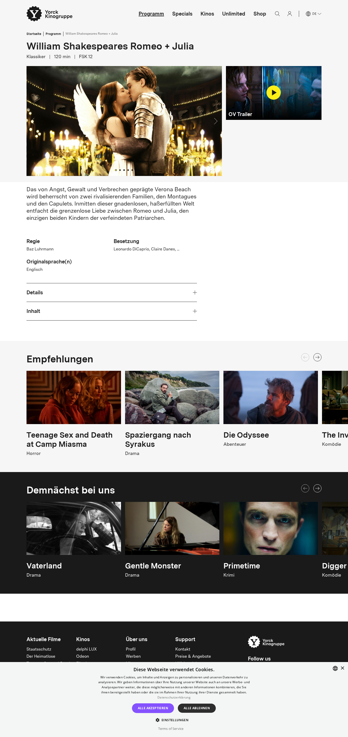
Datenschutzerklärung (174, 697)
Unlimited (233, 14)
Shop (259, 14)
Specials (182, 14)
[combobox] (335, 668)
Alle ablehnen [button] (197, 708)
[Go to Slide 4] (128, 170)
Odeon (82, 657)
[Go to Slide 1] (116, 170)
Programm (151, 14)
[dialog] (174, 699)
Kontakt (182, 649)
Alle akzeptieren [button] (153, 708)
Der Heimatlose (40, 657)
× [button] (342, 668)
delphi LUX (86, 649)
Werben (133, 657)
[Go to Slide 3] (124, 170)
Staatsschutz (38, 649)
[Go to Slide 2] (120, 170)
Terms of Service (170, 728)
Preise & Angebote (193, 657)
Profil (131, 649)
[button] (124, 121)
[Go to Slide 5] (132, 170)
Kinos (207, 14)
